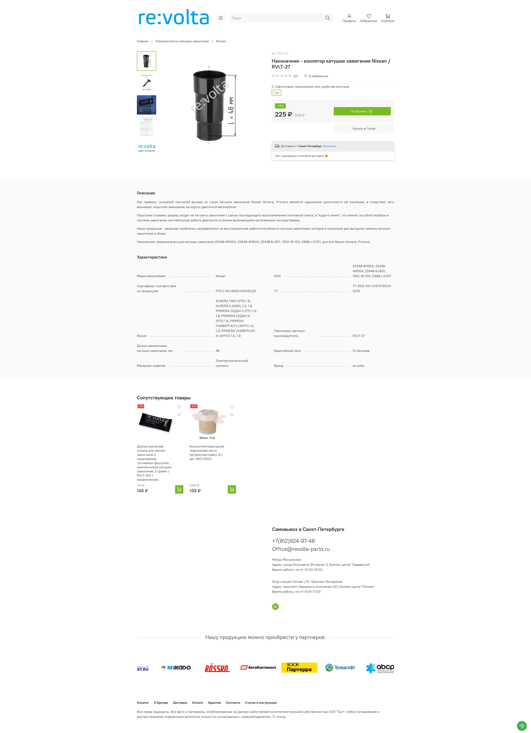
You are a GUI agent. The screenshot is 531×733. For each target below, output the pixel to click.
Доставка (180, 702)
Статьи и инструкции (261, 702)
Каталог (143, 702)
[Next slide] (257, 105)
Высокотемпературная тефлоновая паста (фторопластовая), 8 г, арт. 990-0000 (207, 452)
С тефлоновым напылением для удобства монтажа (310, 87)
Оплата (197, 702)
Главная (142, 41)
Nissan (221, 41)
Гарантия (214, 702)
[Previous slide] (167, 105)
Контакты (233, 702)
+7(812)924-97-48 (293, 540)
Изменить (329, 146)
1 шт (276, 92)
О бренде (161, 702)
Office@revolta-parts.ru (301, 548)
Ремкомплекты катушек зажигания (182, 41)
